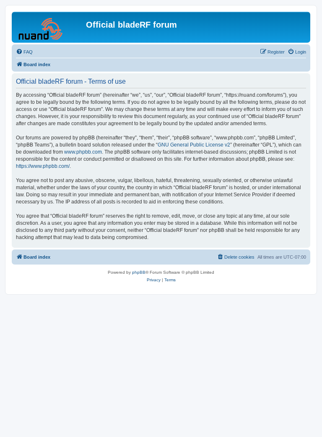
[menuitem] (24, 52)
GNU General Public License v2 (194, 145)
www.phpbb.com (83, 152)
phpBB (138, 272)
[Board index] (50, 27)
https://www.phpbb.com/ (43, 166)
